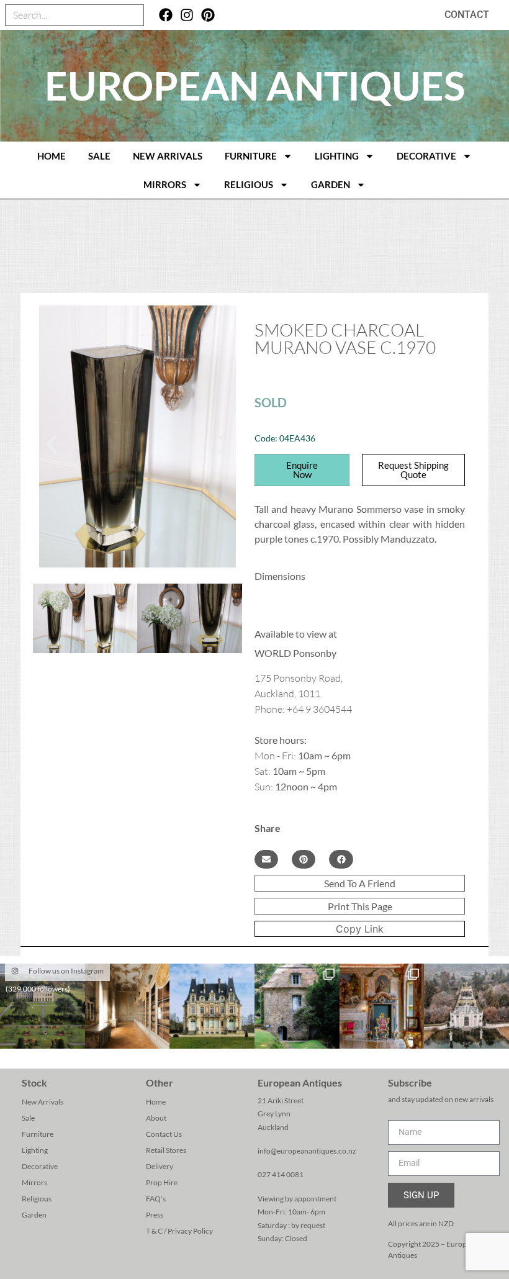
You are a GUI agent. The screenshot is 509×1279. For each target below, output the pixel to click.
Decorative (426, 155)
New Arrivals (167, 155)
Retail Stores (166, 1150)
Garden (330, 184)
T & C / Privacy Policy (179, 1231)
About (156, 1118)
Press (154, 1214)
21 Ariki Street (281, 1100)
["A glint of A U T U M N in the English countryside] (42, 1006)
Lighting (337, 155)
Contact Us (164, 1134)
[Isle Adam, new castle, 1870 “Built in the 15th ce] (211, 1006)
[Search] (132, 15)
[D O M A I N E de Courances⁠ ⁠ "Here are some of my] (297, 1006)
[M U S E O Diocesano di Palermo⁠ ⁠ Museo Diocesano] (382, 1006)
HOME (51, 155)
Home (156, 1101)
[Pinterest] (208, 15)
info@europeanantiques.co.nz (307, 1150)
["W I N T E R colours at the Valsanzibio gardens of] (466, 1006)
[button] (51, 444)
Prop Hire (162, 1182)
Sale (99, 155)
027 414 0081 (281, 1174)
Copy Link (360, 929)
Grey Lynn (274, 1113)
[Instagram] (187, 15)
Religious (248, 184)
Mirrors (164, 184)
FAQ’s (156, 1198)
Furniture (251, 155)
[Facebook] (166, 15)
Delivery (159, 1166)
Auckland (273, 1127)
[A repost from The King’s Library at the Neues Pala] (127, 1006)
